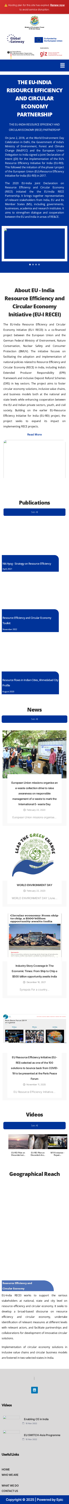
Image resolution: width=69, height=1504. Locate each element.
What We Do (10, 1485)
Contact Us (10, 1491)
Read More (34, 434)
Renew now (57, 5)
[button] (62, 65)
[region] (34, 246)
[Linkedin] (34, 1390)
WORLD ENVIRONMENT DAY (34, 885)
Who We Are (10, 1475)
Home (6, 1469)
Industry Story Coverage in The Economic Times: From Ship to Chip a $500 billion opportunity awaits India (34, 971)
